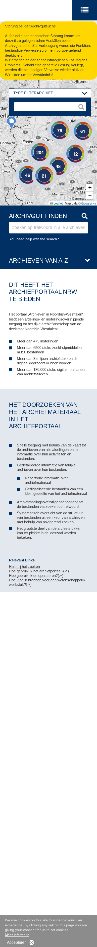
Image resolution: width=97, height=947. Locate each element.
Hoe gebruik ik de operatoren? (33, 575)
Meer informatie (17, 935)
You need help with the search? (34, 239)
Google (86, 203)
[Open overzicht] (85, 260)
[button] (11, 123)
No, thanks (32, 943)
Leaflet (58, 203)
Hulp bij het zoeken (24, 566)
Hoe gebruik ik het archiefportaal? (36, 571)
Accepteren (17, 942)
